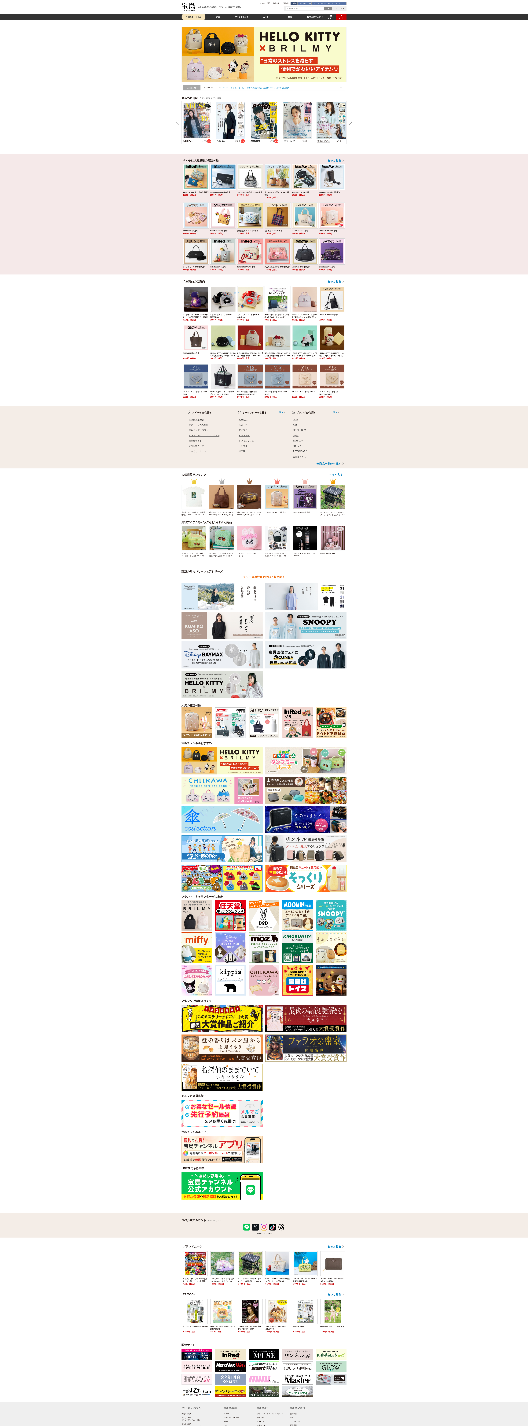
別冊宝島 (260, 1418)
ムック (266, 17)
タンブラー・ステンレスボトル (204, 435)
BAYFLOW (298, 441)
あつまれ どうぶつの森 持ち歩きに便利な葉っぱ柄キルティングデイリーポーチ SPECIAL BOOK (221, 555)
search (328, 8)
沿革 (291, 1418)
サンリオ (243, 446)
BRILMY (297, 446)
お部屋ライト (195, 441)
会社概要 (293, 1414)
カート (341, 18)
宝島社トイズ (299, 457)
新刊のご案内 (186, 1414)
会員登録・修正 (325, 3)
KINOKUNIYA (299, 430)
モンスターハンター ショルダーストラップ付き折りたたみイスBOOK (332, 514)
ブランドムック (241, 17)
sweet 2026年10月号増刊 (302, 512)
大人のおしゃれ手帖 (231, 1418)
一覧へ (280, 412)
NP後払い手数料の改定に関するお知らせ (237, 88)
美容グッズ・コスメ (198, 430)
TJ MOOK (260, 1421)
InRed (226, 1414)
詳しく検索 (340, 8)
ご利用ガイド (302, 3)
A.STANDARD (300, 451)
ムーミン (243, 419)
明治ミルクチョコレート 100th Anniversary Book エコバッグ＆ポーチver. (221, 514)
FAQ (309, 3)
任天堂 (242, 451)
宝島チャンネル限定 (198, 425)
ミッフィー (244, 435)
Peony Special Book (328, 553)
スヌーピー (244, 425)
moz (295, 425)
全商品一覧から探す (329, 463)
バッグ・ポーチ (196, 419)
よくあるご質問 (264, 3)
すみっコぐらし (246, 441)
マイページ (315, 3)
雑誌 (218, 17)
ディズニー (244, 430)
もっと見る (334, 160)
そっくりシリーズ (197, 451)
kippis (296, 435)
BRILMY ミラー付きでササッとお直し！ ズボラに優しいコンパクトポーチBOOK (276, 555)
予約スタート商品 (193, 17)
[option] (264, 54)
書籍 (290, 17)
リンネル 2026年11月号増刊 (275, 512)
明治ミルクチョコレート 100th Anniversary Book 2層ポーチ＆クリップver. (249, 514)
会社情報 (276, 3)
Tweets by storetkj (295, 1233)
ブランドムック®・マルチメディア (270, 1414)
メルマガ (331, 18)
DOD (295, 419)
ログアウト (342, 3)
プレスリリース (296, 1421)
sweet (226, 1421)
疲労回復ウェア (314, 17)
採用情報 (285, 3)
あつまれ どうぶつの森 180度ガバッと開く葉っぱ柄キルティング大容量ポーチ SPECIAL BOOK (194, 555)
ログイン (334, 3)
